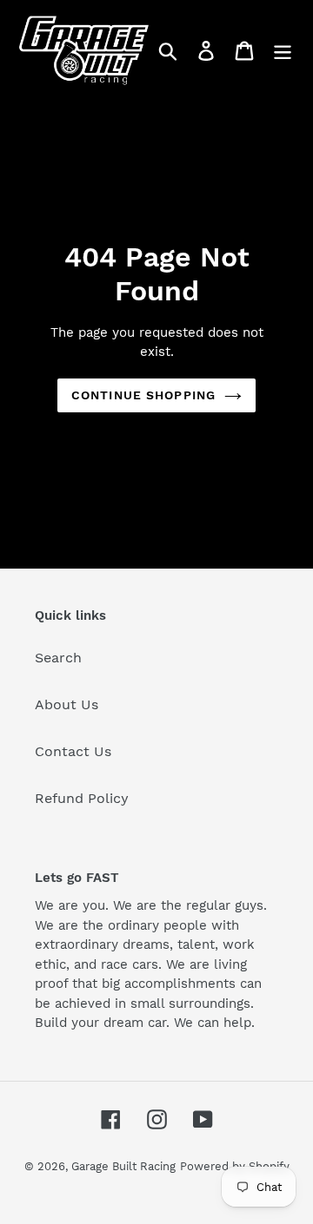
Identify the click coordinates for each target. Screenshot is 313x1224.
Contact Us (73, 751)
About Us (66, 704)
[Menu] (282, 50)
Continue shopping (143, 395)
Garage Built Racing (123, 1166)
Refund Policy (82, 798)
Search (58, 657)
